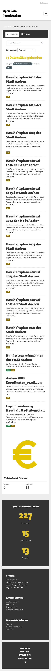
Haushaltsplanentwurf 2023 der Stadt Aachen (23, 274)
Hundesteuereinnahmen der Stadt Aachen (24, 357)
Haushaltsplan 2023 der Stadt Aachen (23, 246)
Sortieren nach (11, 50)
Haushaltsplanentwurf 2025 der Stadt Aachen (23, 190)
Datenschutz (25, 655)
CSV (8, 96)
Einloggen (44, 3)
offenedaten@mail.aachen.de (16, 585)
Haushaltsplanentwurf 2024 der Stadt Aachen (23, 218)
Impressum (25, 648)
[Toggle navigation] (45, 14)
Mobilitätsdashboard (13, 610)
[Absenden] (42, 43)
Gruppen (16, 26)
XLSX (8, 370)
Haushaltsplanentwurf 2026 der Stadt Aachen (23, 163)
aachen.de (25, 651)
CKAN (8, 624)
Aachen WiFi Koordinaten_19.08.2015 (24, 380)
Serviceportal (11, 607)
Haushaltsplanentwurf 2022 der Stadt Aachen (23, 302)
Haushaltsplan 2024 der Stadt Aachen (23, 79)
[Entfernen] (30, 64)
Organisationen (25, 540)
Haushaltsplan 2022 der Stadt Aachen (23, 330)
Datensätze (13, 34)
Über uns (26, 34)
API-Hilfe (9, 629)
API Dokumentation (13, 627)
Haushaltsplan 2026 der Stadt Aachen (23, 107)
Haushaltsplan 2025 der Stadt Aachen (23, 135)
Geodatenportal (12, 602)
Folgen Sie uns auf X (13, 587)
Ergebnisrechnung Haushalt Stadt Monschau (25, 408)
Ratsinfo (9, 604)
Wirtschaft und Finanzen (29, 26)
